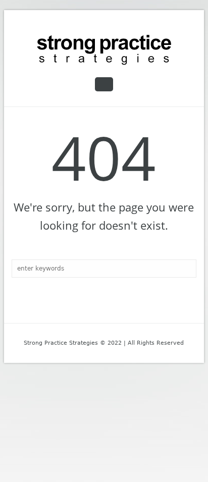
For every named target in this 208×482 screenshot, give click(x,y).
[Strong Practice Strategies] (104, 50)
